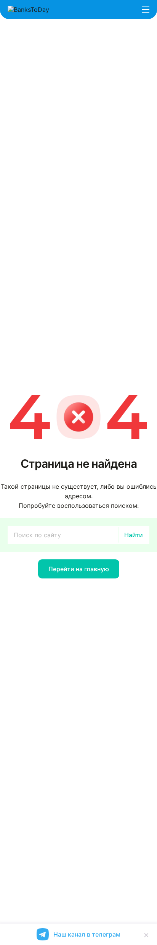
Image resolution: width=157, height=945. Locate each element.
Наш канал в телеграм (86, 934)
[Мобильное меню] (145, 9)
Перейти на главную (78, 569)
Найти (133, 535)
